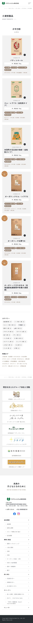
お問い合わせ (10, 509)
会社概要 (9, 535)
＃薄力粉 (25, 72)
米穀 (8, 555)
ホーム (5, 8)
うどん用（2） (18, 345)
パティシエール (16, 60)
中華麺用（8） (22, 325)
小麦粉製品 (23, 8)
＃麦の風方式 (21, 361)
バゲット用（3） (17, 335)
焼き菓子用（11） (8, 321)
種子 (8, 570)
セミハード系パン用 (10, 112)
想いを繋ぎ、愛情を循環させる (15, 594)
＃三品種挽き (5, 361)
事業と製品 (11, 8)
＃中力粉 (13, 72)
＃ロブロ (4, 366)
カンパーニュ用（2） (9, 341)
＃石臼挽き (22, 117)
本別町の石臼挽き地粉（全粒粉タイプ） (16, 151)
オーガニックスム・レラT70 (16, 196)
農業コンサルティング (13, 543)
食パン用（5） (7, 335)
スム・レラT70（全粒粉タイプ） (15, 104)
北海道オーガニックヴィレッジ (16, 399)
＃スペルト (16, 366)
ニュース (7, 607)
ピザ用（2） (17, 348)
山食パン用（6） (18, 328)
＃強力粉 (4, 356)
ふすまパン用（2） (8, 345)
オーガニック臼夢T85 (16, 241)
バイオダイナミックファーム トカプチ (16, 444)
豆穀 (8, 551)
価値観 (9, 524)
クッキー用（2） (8, 348)
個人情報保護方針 (22, 509)
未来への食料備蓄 (12, 562)
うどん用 (7, 67)
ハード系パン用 (21, 159)
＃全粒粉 (17, 117)
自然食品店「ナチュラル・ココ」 (16, 433)
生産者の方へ (10, 578)
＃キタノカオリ (6, 359)
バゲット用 (19, 112)
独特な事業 (10, 528)
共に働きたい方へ (12, 586)
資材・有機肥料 (11, 566)
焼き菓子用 (8, 70)
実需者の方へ (10, 582)
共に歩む (7, 574)
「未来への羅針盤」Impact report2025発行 (14, 602)
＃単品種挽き (19, 72)
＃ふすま (24, 363)
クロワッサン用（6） (9, 331)
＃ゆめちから (20, 359)
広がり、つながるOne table (14, 598)
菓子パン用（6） (8, 328)
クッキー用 (14, 67)
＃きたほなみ (7, 72)
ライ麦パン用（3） (18, 338)
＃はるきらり (5, 363)
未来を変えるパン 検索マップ (16, 467)
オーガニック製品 (4, 174)
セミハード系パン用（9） (10, 325)
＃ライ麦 (19, 363)
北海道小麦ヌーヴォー (16, 410)
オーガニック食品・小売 (13, 559)
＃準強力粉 (23, 366)
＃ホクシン (6, 117)
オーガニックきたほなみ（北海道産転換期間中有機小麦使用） (16, 287)
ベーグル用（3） (8, 338)
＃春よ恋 (10, 366)
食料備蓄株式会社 (16, 455)
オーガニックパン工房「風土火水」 (16, 422)
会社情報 (7, 520)
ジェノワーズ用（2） (21, 341)
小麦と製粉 (17, 8)
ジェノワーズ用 (22, 67)
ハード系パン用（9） (19, 321)
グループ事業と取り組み (13, 532)
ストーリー (7, 590)
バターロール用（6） (21, 331)
